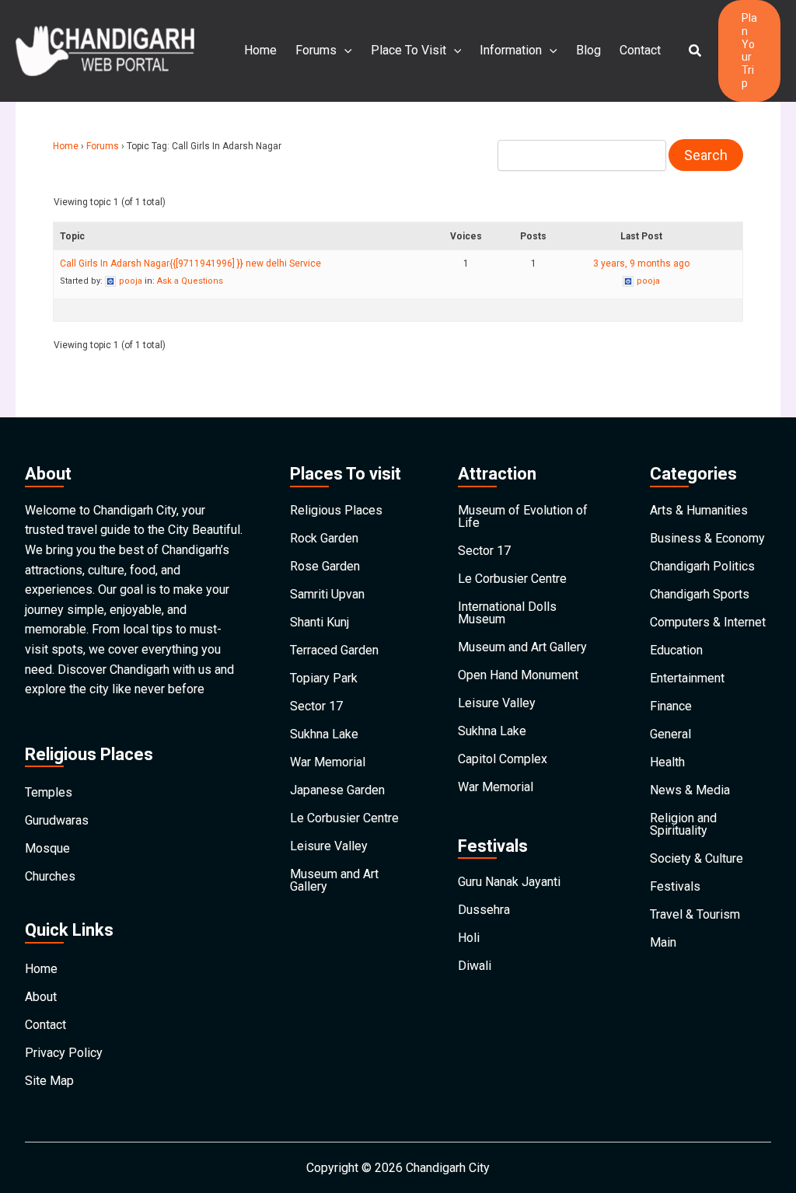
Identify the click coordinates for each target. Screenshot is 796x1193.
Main (663, 942)
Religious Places (336, 510)
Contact (640, 50)
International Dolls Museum (507, 612)
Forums (316, 50)
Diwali (474, 965)
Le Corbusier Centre (344, 818)
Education (676, 650)
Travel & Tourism (695, 914)
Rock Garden (324, 538)
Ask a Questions (190, 281)
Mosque (47, 848)
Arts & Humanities (699, 510)
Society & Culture (696, 858)
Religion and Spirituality (683, 824)
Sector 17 (316, 706)
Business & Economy (707, 538)
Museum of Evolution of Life (523, 516)
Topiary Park (324, 678)
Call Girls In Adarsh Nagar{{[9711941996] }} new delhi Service (190, 263)
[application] (344, 50)
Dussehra (484, 909)
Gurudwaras (57, 820)
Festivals (675, 886)
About (41, 996)
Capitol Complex (502, 759)
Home (260, 50)
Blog (588, 50)
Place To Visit (408, 50)
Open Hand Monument (518, 675)
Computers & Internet (708, 622)
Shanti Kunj (319, 622)
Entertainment (687, 678)
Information (511, 50)
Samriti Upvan (327, 594)
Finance (671, 706)
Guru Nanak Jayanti (509, 881)
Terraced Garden (334, 650)
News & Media (690, 790)
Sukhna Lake (324, 734)
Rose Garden (325, 566)
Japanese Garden (337, 790)
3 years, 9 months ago (641, 263)
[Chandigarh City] (105, 50)
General (670, 734)
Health (667, 762)
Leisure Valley (329, 846)
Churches (50, 876)
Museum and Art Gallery (334, 880)
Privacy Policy (64, 1052)
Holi (469, 937)
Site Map (49, 1080)
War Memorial (327, 762)
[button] (696, 51)
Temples (48, 792)
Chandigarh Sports (699, 594)
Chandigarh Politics (702, 566)
